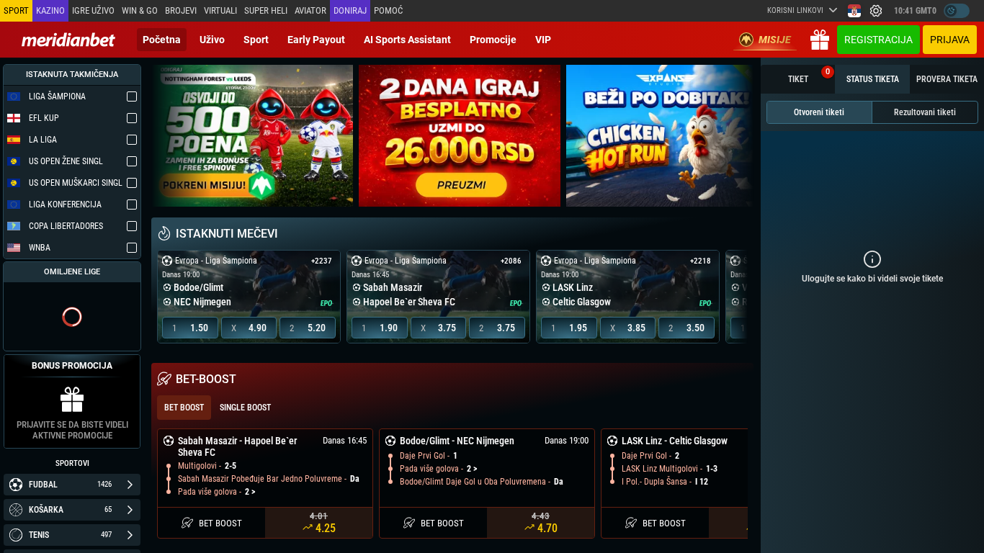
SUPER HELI (265, 10)
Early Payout (316, 39)
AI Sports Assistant (407, 39)
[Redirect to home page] (68, 40)
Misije (775, 39)
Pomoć (388, 10)
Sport (256, 39)
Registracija (878, 39)
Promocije (493, 39)
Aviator (310, 10)
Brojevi (181, 10)
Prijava (950, 39)
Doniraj (350, 10)
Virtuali (220, 10)
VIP (543, 39)
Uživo (212, 39)
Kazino (50, 10)
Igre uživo (93, 10)
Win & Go (140, 10)
